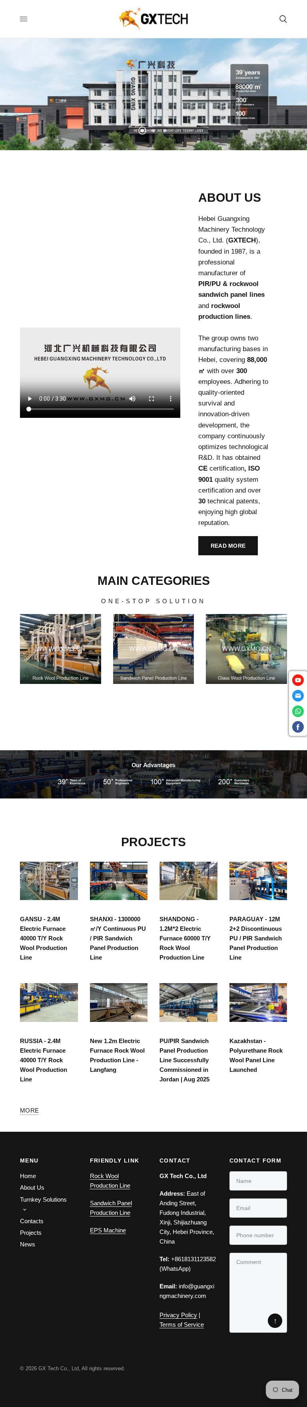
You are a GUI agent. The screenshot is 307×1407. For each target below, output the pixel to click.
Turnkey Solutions (43, 1199)
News (27, 1244)
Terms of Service (181, 1324)
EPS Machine (108, 1230)
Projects (31, 1232)
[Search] (282, 19)
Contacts (32, 1221)
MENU (29, 1160)
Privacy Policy (178, 1315)
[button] (228, 545)
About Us (32, 1187)
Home (28, 1175)
